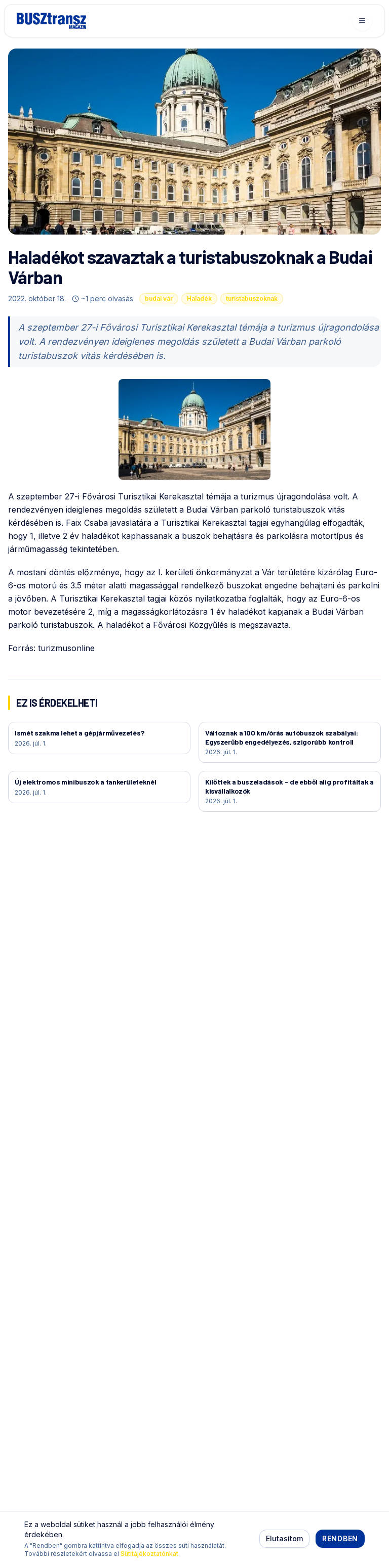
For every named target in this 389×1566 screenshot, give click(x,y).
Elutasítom (284, 1538)
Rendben (340, 1538)
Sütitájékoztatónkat (149, 1553)
